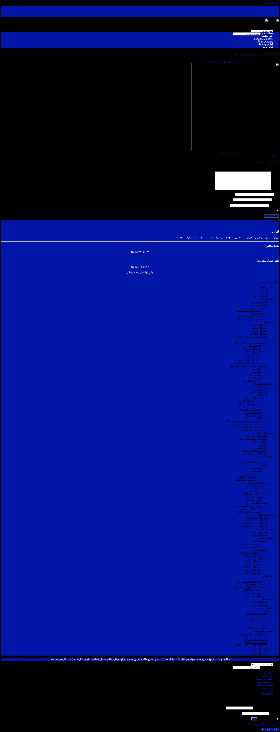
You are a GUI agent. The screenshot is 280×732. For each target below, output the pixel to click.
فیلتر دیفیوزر (261, 389)
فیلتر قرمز (256, 378)
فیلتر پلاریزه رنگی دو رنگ (249, 319)
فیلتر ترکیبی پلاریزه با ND (249, 310)
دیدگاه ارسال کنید (228, 153)
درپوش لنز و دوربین (257, 482)
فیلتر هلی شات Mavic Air (254, 523)
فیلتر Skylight (260, 293)
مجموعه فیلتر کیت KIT (262, 631)
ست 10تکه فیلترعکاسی (255, 639)
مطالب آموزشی (265, 33)
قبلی (275, 156)
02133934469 (140, 252)
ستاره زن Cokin (253, 619)
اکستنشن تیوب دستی (251, 546)
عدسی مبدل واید (253, 497)
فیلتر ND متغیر (260, 328)
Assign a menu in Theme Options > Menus (251, 15)
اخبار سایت (267, 36)
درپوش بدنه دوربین (252, 491)
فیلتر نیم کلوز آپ (253, 415)
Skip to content (271, 2)
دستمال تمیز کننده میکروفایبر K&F (219, 62)
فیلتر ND (268, 322)
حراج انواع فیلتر (265, 648)
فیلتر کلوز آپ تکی (247, 404)
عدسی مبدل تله (253, 500)
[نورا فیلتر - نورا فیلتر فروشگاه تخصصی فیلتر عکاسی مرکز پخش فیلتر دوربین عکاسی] (268, 21)
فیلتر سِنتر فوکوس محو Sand (247, 424)
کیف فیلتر (262, 444)
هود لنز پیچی (255, 471)
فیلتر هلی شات (266, 514)
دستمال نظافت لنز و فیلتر (254, 450)
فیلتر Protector (259, 296)
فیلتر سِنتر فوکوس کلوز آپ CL (246, 427)
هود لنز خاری (255, 468)
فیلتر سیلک (262, 395)
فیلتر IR (269, 608)
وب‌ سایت (274, 205)
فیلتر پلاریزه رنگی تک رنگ (249, 316)
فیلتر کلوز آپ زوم (252, 412)
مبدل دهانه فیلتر (259, 442)
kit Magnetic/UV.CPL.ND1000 (251, 645)
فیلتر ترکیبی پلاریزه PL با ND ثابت (251, 337)
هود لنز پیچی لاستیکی (245, 479)
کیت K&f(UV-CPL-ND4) (255, 637)
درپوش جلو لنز (254, 485)
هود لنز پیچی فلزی (247, 476)
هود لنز (263, 465)
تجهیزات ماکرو (266, 538)
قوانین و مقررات (265, 44)
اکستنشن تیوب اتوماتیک (250, 544)
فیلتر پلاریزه (267, 299)
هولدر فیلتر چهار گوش (256, 436)
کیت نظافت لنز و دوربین (255, 453)
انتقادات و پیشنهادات (263, 39)
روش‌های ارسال (265, 41)
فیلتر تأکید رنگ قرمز (246, 363)
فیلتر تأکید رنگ (254, 354)
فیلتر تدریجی (267, 599)
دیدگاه (275, 189)
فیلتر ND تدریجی (259, 331)
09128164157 (140, 267)
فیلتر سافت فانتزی (258, 392)
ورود (254, 719)
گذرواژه (274, 713)
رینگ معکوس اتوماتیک (250, 552)
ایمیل (275, 200)
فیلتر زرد (257, 369)
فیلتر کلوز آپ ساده (252, 398)
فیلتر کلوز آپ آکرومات (250, 409)
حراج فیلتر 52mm (258, 651)
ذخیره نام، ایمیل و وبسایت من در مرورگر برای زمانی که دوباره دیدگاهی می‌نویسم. (235, 211)
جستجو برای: (267, 667)
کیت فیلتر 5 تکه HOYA (256, 642)
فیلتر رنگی (268, 340)
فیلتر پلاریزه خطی (258, 302)
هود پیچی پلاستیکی (247, 474)
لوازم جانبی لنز (266, 456)
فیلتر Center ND (259, 334)
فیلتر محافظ (267, 287)
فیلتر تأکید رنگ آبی (247, 357)
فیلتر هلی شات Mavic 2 (255, 520)
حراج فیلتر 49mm (258, 654)
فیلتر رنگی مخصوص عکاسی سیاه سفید (248, 366)
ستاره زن (262, 616)
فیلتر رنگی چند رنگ (252, 348)
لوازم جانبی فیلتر (265, 433)
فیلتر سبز (256, 372)
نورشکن (269, 611)
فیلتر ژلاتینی (267, 529)
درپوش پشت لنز (253, 488)
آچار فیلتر (262, 447)
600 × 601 (244, 62)
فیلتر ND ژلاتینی (259, 535)
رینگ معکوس (260, 549)
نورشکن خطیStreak (257, 628)
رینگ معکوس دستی (251, 555)
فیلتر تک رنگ (255, 345)
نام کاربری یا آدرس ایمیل (266, 708)
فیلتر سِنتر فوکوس (252, 430)
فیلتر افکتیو (261, 418)
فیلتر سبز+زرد (254, 375)
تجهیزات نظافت (259, 503)
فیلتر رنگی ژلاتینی (258, 532)
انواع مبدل (268, 576)
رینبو (265, 625)
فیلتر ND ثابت (260, 325)
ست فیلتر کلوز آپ (247, 401)
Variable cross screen (256, 613)
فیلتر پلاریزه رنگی (258, 313)
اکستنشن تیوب (260, 541)
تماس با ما (268, 47)
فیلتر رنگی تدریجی (252, 351)
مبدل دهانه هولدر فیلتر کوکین (253, 439)
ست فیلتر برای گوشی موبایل (253, 634)
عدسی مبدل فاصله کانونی (254, 494)
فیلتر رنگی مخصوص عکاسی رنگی (250, 342)
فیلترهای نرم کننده (264, 383)
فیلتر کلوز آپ (249, 380)
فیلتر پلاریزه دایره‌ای (257, 305)
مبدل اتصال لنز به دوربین (249, 462)
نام (276, 194)
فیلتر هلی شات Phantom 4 (254, 526)
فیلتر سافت (261, 386)
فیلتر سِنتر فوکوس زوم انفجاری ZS (244, 421)
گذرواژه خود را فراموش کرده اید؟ (262, 724)
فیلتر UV (263, 290)
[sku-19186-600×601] (235, 150)
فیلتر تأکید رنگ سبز (246, 360)
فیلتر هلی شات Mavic (256, 517)
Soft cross (256, 622)
